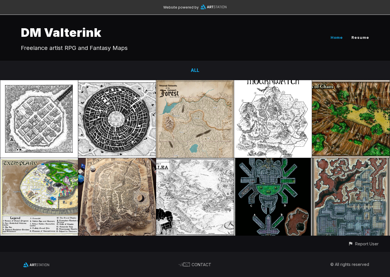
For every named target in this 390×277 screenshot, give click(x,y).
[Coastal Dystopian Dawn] (117, 84)
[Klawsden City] (117, 162)
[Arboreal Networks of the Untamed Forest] (195, 84)
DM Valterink (61, 32)
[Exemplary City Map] (39, 162)
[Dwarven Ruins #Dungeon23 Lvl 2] (351, 162)
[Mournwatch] (273, 84)
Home (337, 37)
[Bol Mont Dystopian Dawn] (39, 84)
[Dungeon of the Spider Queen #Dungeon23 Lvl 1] (273, 162)
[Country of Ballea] (195, 162)
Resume (360, 37)
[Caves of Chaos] (351, 84)
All (195, 70)
